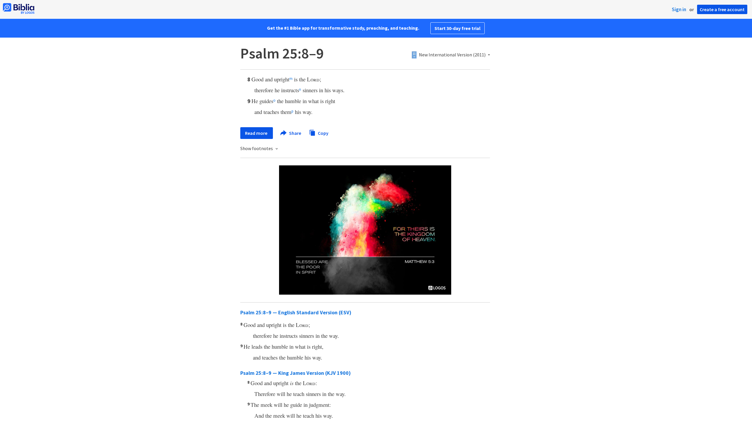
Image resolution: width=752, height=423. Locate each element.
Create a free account (722, 9)
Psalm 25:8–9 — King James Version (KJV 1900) (295, 373)
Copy (322, 132)
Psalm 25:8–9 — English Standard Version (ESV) (295, 312)
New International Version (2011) (452, 55)
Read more (256, 133)
